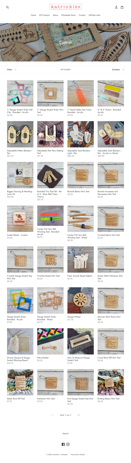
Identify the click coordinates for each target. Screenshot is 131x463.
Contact (82, 15)
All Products (44, 15)
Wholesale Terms (68, 15)
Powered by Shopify (78, 454)
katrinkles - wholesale (60, 454)
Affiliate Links (94, 15)
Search (65, 433)
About (55, 15)
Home (33, 15)
